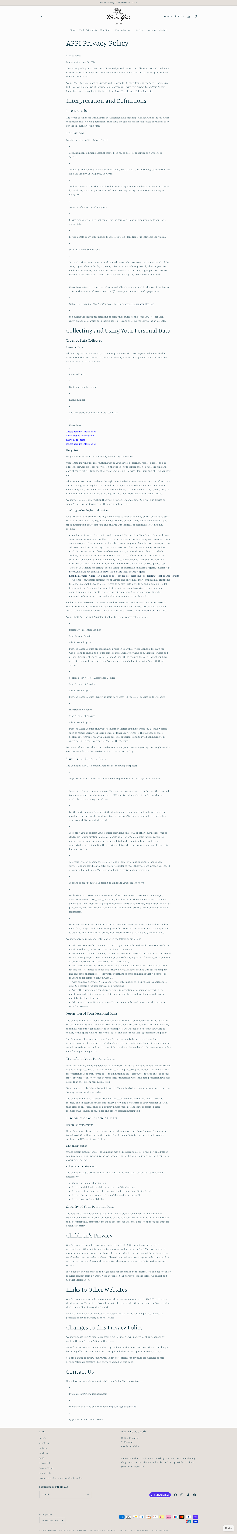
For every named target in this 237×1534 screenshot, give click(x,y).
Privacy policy (95, 1530)
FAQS (41, 1458)
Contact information (160, 1530)
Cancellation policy (142, 1530)
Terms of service (110, 1530)
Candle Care (45, 1443)
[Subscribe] (88, 1494)
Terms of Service (47, 1468)
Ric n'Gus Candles (52, 1530)
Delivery (43, 1448)
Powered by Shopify (66, 1530)
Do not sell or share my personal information (61, 1478)
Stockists (43, 1453)
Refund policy (46, 1473)
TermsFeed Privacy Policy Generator (134, 91)
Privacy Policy (46, 1463)
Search (42, 1438)
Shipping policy (125, 1530)
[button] (42, 16)
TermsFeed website (148, 610)
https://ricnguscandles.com (139, 304)
